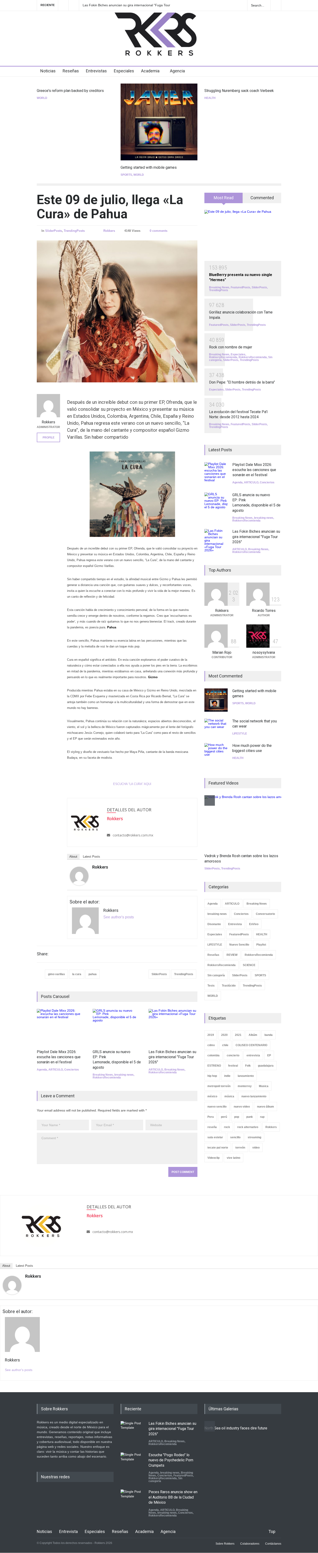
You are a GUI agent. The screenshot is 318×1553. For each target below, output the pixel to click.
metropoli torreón (218, 1086)
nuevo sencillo (217, 1106)
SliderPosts (53, 230)
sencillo (235, 1137)
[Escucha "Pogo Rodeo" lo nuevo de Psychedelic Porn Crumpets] (132, 1464)
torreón (240, 1147)
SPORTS (126, 174)
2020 (224, 1035)
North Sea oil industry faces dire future (235, 1428)
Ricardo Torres (264, 610)
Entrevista (235, 924)
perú (224, 1116)
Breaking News (103, 1074)
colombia (213, 1055)
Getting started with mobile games (149, 167)
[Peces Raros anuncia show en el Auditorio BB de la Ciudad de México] (132, 1501)
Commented (262, 197)
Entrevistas (96, 70)
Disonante (214, 924)
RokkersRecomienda (107, 1077)
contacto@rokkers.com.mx (133, 835)
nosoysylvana (264, 652)
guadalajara (266, 1065)
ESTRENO (214, 1065)
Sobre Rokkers (225, 1543)
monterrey (245, 1086)
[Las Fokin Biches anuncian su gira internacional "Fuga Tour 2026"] (173, 1027)
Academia (150, 70)
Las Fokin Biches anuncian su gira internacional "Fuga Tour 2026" (126, 5)
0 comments (158, 230)
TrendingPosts (74, 230)
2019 (210, 1035)
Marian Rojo (221, 652)
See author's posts (118, 917)
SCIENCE (249, 965)
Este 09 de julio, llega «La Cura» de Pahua (110, 206)
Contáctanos (273, 1543)
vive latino (233, 1157)
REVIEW (232, 955)
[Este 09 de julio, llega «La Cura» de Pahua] (117, 311)
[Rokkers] (79, 876)
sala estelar (215, 1137)
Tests (211, 985)
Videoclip (213, 1157)
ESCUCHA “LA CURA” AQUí (132, 784)
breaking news (124, 1074)
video (256, 1147)
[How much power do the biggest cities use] (216, 754)
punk (249, 1116)
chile (225, 1045)
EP (269, 1055)
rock (227, 1127)
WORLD (42, 98)
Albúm (253, 1035)
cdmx (211, 1045)
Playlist (261, 944)
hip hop (212, 1076)
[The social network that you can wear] (216, 727)
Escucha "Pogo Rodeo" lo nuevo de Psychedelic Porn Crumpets (171, 1460)
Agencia (177, 70)
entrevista (253, 1055)
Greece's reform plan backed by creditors (70, 90)
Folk (248, 1065)
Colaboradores (249, 1543)
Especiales (124, 70)
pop (236, 1116)
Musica (263, 1086)
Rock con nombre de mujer (230, 347)
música (229, 1096)
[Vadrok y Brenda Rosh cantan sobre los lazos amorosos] (247, 822)
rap (262, 1116)
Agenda (42, 1069)
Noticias (48, 70)
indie (227, 1076)
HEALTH (210, 98)
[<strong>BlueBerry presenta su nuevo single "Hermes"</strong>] (242, 235)
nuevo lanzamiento (253, 1096)
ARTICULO (55, 1069)
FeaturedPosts (240, 287)
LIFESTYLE (239, 733)
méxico (212, 1096)
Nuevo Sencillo (239, 944)
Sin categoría (216, 975)
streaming (254, 1137)
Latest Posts (91, 856)
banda (268, 1035)
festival (233, 1065)
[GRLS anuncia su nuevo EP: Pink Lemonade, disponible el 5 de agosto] (117, 1027)
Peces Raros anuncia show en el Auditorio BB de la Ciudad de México (173, 1497)
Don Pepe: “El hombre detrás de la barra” (242, 382)
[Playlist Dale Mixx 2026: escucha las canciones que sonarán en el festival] (61, 1027)
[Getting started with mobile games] (159, 122)
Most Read (223, 197)
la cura (76, 974)
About (73, 856)
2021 (238, 1035)
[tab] (223, 199)
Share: (42, 954)
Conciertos (71, 1069)
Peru (210, 1116)
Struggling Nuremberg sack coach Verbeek (239, 90)
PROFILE (48, 437)
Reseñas (71, 70)
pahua (92, 974)
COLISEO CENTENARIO (251, 1045)
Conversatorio (265, 914)
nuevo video (242, 1106)
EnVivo (253, 924)
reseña (212, 1127)
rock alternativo (247, 1127)
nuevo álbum (265, 1106)
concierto (233, 1055)
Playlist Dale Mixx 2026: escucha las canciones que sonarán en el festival (59, 1057)
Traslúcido (229, 985)
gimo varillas (56, 974)
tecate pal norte (217, 1147)
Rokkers (109, 230)
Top (271, 1531)
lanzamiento (246, 1076)
